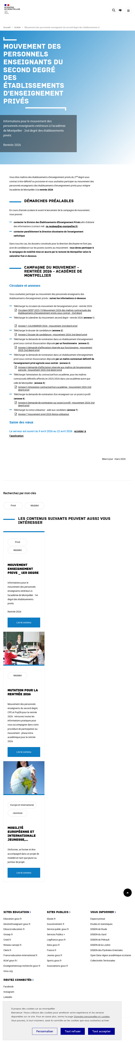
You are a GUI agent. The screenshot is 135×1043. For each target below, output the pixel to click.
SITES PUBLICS (57, 912)
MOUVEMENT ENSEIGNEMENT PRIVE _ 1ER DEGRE (23, 569)
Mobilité (35, 505)
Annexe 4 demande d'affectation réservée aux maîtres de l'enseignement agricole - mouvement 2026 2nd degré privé (54, 369)
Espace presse (97, 918)
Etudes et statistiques (101, 924)
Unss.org (8, 971)
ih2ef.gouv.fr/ (10, 960)
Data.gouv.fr (53, 944)
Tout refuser (73, 1031)
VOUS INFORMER (102, 912)
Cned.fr (7, 939)
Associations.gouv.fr (57, 965)
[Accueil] (12, 9)
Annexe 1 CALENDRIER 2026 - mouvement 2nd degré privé (47, 325)
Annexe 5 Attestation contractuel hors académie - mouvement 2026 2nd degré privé (54, 388)
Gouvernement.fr (55, 924)
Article (17, 27)
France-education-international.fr (20, 955)
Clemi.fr (7, 950)
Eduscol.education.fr (14, 929)
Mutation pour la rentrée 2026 (23, 692)
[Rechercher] (114, 10)
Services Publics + (56, 934)
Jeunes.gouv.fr (54, 955)
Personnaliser (44, 1031)
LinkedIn (7, 997)
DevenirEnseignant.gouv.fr (16, 924)
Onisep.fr (8, 934)
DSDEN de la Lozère (100, 944)
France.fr (51, 950)
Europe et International (22, 804)
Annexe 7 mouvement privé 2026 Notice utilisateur (43, 414)
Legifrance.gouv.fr (56, 939)
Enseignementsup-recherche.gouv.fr (21, 965)
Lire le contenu (23, 622)
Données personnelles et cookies (92, 1016)
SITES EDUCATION (16, 912)
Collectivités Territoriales (102, 960)
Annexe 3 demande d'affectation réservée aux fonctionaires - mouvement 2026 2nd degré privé (55, 349)
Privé (13, 505)
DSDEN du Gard (98, 934)
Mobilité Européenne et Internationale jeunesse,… (22, 834)
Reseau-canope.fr (12, 944)
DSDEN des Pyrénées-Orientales (106, 950)
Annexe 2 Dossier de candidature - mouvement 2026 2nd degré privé (52, 334)
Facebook (8, 986)
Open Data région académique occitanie (110, 955)
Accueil (6, 27)
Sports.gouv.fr (54, 960)
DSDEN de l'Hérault (99, 939)
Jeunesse (17, 812)
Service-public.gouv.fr (58, 929)
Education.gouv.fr (12, 918)
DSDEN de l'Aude (98, 929)
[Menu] (128, 10)
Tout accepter (101, 1031)
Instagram (8, 991)
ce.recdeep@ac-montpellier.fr (61, 226)
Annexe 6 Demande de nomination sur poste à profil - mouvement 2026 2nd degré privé (56, 404)
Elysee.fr (51, 918)
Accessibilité (120, 10)
